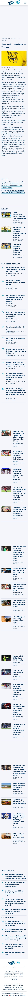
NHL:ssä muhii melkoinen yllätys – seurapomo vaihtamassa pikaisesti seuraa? (19, 455)
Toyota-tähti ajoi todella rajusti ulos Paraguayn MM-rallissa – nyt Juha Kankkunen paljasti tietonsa (18, 436)
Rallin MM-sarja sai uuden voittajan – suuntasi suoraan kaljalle (19, 620)
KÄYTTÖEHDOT (23, 995)
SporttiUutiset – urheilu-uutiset (13, 984)
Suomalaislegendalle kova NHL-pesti (16, 328)
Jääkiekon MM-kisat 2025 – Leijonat (14, 987)
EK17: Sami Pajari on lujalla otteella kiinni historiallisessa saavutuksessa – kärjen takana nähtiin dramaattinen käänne (16, 391)
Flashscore (21, 989)
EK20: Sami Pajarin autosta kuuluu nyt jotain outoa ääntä (18, 836)
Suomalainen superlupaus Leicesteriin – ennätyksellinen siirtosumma (17, 248)
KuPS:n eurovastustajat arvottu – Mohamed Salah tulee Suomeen (19, 215)
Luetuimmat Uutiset (8, 917)
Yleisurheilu (14, 979)
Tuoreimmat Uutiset (8, 871)
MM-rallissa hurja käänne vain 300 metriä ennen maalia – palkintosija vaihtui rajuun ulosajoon (15, 298)
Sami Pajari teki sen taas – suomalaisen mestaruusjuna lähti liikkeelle (19, 603)
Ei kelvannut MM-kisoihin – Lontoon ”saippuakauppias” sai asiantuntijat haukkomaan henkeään (15, 376)
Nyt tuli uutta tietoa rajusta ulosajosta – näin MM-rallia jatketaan (19, 786)
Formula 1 (16, 974)
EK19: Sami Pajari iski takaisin (15, 338)
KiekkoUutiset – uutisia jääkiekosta (13, 985)
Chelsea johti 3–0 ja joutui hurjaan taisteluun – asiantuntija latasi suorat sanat (19, 728)
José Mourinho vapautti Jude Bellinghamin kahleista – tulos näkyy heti (18, 473)
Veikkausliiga (8, 974)
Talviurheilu (14, 976)
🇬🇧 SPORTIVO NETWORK (14, 995)
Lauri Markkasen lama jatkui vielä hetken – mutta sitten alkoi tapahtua (19, 571)
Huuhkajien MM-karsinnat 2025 (10, 989)
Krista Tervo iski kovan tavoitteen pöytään (18, 672)
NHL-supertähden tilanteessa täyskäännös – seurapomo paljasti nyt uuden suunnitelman (19, 689)
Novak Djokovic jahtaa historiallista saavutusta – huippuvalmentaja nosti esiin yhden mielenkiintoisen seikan (19, 552)
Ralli (21, 974)
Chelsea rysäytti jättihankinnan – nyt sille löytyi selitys (19, 658)
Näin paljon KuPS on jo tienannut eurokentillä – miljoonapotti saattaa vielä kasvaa (19, 231)
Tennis (21, 976)
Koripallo (7, 976)
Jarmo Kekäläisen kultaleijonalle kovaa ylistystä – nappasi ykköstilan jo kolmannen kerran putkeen (19, 819)
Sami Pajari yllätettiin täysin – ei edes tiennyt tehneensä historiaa (19, 587)
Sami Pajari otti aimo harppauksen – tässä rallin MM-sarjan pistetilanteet (19, 510)
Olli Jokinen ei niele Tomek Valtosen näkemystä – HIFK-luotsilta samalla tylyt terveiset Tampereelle (19, 769)
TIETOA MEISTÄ (4, 995)
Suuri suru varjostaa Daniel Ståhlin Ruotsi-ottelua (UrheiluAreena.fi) (13, 191)
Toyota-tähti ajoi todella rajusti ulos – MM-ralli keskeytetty (19, 802)
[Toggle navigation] (25, 2)
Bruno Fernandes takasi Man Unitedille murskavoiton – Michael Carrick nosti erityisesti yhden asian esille (19, 492)
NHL (6, 971)
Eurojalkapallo (18, 971)
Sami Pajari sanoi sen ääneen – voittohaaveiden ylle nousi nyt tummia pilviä (16, 314)
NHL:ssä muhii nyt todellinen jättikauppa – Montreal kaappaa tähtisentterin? (16, 351)
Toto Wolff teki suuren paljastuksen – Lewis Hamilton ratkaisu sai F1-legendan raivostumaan (20, 709)
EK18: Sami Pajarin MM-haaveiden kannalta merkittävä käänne (15, 283)
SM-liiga (11, 971)
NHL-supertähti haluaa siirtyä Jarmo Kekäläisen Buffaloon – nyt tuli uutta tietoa (15, 269)
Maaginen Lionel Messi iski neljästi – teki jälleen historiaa (15, 363)
